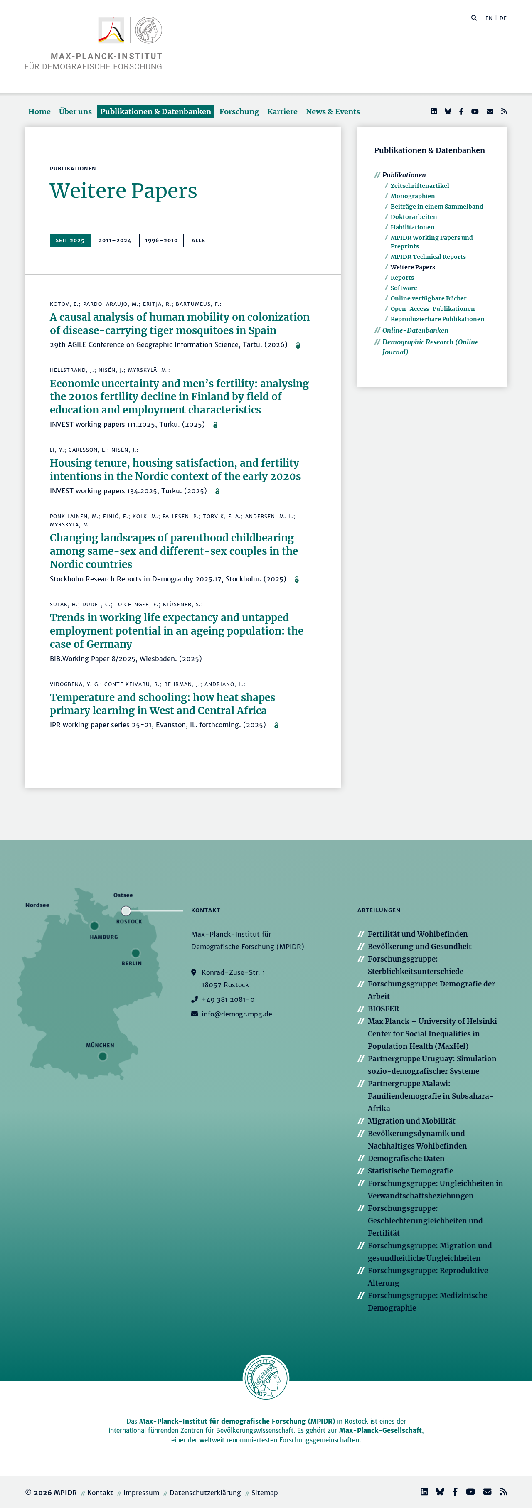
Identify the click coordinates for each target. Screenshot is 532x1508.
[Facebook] (460, 111)
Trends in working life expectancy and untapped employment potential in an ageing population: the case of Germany (176, 631)
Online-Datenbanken (415, 330)
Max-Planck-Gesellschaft (380, 1430)
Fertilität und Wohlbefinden (418, 934)
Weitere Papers (413, 267)
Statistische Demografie (410, 1171)
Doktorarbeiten (414, 217)
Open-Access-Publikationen (433, 308)
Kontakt (100, 1492)
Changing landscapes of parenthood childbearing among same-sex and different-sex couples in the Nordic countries (174, 551)
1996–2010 (161, 240)
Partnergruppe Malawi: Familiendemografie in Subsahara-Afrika (431, 1096)
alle (198, 240)
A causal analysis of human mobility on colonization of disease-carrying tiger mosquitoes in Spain (180, 324)
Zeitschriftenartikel (420, 185)
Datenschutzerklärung (205, 1492)
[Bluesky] (447, 111)
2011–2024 (115, 240)
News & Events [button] (333, 111)
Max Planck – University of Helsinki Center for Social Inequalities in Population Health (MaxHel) (432, 1034)
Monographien (413, 196)
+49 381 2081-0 (228, 999)
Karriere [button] (282, 111)
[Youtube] (474, 111)
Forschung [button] (239, 111)
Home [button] (39, 111)
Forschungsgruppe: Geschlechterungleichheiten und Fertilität (425, 1221)
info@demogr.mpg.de (237, 1014)
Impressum (141, 1492)
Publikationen (404, 175)
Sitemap (264, 1492)
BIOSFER (383, 1009)
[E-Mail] (489, 111)
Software (404, 288)
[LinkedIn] (433, 111)
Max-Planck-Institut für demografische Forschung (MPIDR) (237, 1421)
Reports (402, 277)
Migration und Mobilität (412, 1121)
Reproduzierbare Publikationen (438, 319)
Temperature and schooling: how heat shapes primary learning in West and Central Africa (162, 704)
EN (489, 18)
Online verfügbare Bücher (429, 298)
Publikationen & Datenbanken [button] (155, 111)
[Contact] (484, 1492)
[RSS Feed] (503, 111)
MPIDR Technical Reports (428, 257)
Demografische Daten (406, 1158)
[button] (474, 17)
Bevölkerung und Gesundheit (420, 946)
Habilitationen (413, 227)
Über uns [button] (75, 111)
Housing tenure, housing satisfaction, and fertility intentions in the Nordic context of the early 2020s (175, 470)
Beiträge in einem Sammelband (437, 206)
